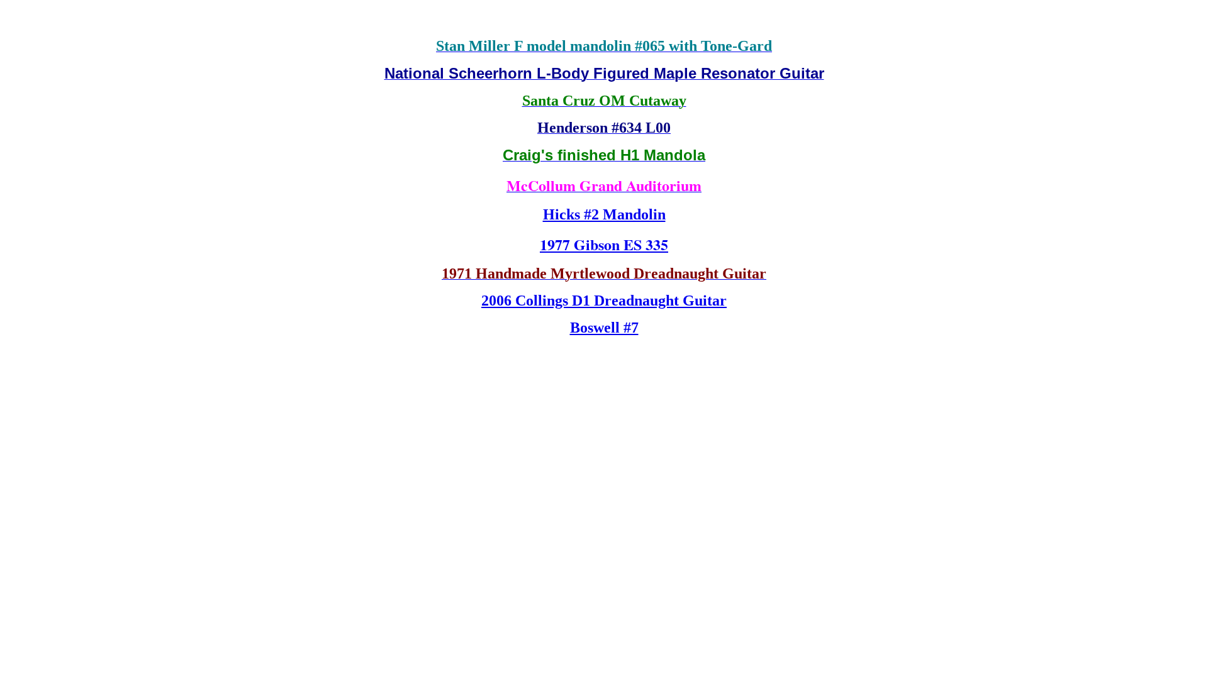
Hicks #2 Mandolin (604, 214)
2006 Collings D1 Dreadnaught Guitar (604, 300)
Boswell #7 (604, 327)
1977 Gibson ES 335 (604, 244)
